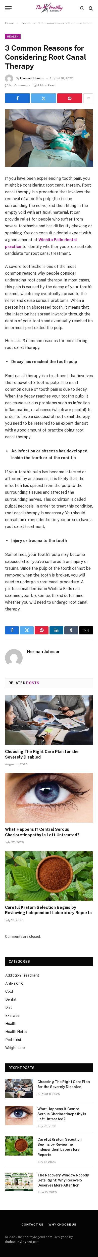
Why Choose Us (62, 1224)
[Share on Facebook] (17, 98)
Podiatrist (13, 1040)
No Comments (19, 85)
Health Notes (16, 1032)
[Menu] (8, 8)
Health (13, 36)
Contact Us (32, 1224)
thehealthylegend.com (22, 1242)
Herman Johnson (32, 78)
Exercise (12, 1016)
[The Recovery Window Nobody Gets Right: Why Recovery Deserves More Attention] (19, 1181)
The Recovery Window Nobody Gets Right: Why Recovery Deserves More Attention (63, 1180)
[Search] (90, 8)
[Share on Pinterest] (69, 98)
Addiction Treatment (22, 975)
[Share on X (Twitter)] (43, 98)
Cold (9, 991)
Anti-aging (14, 983)
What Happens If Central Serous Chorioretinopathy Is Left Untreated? (61, 1114)
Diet (8, 1007)
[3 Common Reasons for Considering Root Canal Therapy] (49, 138)
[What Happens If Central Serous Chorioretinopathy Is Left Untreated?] (49, 798)
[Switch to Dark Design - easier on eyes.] (82, 8)
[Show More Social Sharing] (88, 98)
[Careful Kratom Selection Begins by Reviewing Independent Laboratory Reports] (49, 876)
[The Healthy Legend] (49, 8)
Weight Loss (15, 1048)
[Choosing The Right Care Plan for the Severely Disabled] (49, 720)
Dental (10, 999)
